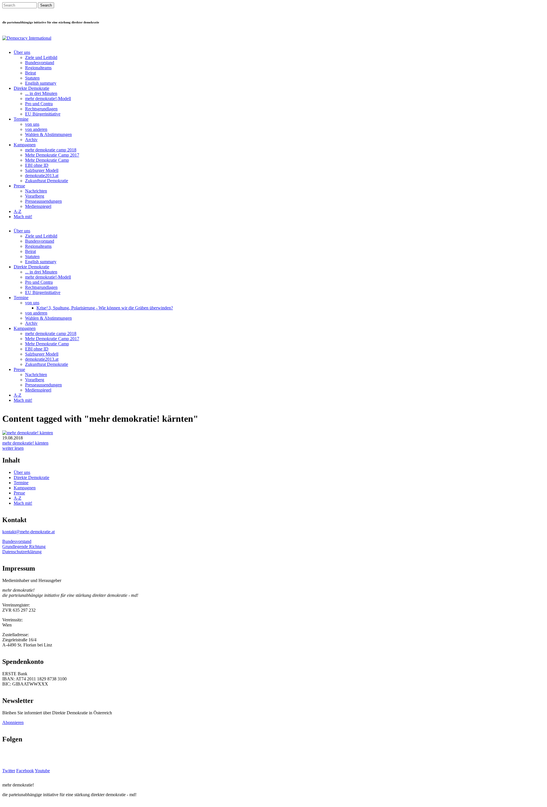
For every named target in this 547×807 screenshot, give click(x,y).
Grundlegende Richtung (24, 546)
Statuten (32, 78)
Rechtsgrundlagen (41, 108)
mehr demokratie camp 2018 (50, 149)
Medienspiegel (38, 206)
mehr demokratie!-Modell (48, 98)
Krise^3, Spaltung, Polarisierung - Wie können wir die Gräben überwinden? (104, 307)
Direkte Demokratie (31, 88)
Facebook (25, 770)
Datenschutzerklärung (22, 551)
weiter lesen (13, 448)
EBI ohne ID (36, 165)
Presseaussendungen (43, 201)
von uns (32, 124)
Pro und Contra (39, 103)
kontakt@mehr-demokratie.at (28, 531)
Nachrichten (36, 190)
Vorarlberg (34, 196)
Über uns (22, 52)
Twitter (8, 770)
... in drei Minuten (41, 93)
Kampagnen (25, 144)
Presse (19, 185)
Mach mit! (23, 216)
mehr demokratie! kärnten (25, 443)
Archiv (31, 139)
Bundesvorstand (39, 62)
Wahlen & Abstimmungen (48, 134)
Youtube (42, 770)
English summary (40, 83)
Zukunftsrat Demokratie (46, 180)
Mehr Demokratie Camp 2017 (52, 155)
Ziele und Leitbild (41, 57)
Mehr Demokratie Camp (47, 160)
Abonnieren (13, 722)
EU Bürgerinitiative (42, 113)
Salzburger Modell (41, 170)
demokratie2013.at (41, 175)
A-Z (17, 211)
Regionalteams (38, 67)
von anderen (36, 129)
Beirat (30, 72)
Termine (21, 119)
